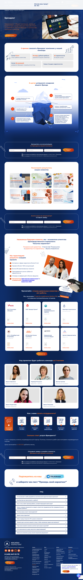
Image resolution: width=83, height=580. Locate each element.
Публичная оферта (72, 554)
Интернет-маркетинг (60, 552)
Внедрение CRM (35, 574)
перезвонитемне (10, 563)
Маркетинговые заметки (47, 557)
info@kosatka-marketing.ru (11, 559)
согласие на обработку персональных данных (36, 154)
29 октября (65, 292)
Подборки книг (47, 561)
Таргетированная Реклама (35, 559)
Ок (66, 571)
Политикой (58, 154)
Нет (38, 5)
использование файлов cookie (69, 567)
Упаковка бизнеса (60, 556)
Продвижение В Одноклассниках (35, 555)
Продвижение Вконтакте (35, 552)
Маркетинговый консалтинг (35, 572)
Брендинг (34, 564)
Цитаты (45, 566)
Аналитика (58, 554)
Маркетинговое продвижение (59, 558)
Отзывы (70, 549)
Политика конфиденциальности (11, 568)
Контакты (70, 547)
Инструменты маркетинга (47, 553)
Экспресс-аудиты (47, 567)
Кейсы (57, 547)
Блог (45, 547)
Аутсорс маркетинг (36, 563)
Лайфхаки (46, 555)
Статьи (45, 549)
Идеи (45, 550)
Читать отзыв (10, 323)
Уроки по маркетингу (48, 564)
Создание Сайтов (35, 557)
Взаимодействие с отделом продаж (36, 570)
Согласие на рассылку (73, 555)
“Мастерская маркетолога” (30, 278)
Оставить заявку (10, 35)
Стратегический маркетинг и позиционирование (60, 550)
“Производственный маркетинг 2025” (27, 281)
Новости (46, 559)
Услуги (33, 547)
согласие (27, 156)
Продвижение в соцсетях (59, 561)
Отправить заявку (68, 150)
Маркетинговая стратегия (35, 567)
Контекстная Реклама (36, 561)
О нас (69, 552)
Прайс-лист (70, 550)
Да (35, 5)
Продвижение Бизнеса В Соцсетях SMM (37, 550)
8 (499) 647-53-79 (12, 554)
